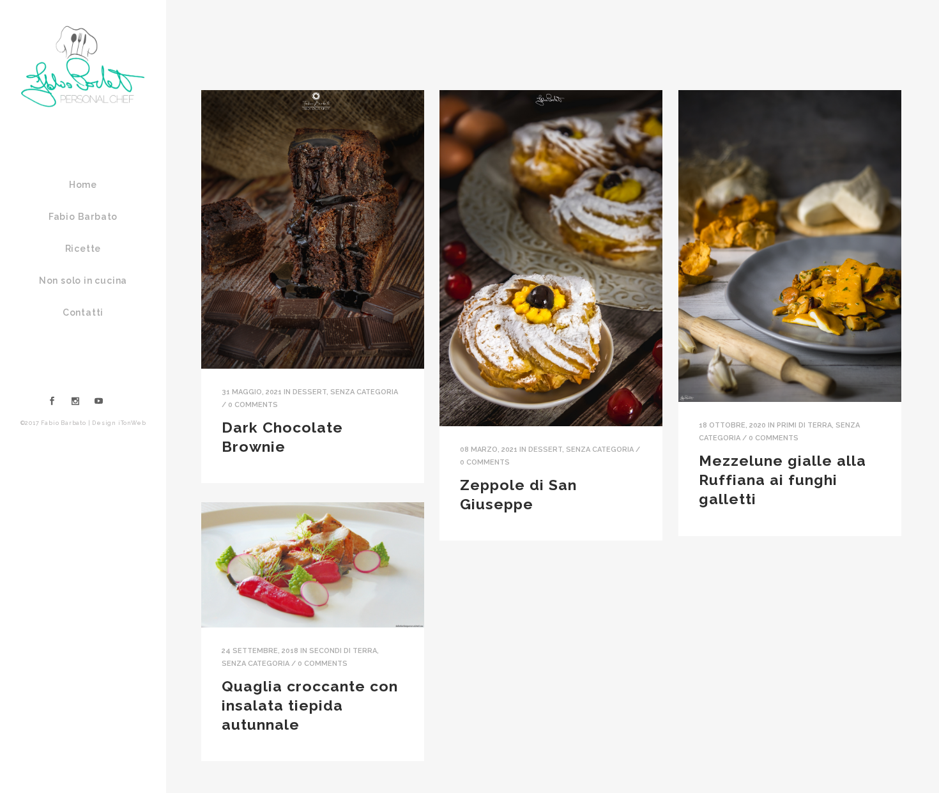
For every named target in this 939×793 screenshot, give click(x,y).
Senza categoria (364, 392)
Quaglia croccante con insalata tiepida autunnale (310, 705)
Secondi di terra (343, 651)
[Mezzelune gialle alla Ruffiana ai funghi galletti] (789, 246)
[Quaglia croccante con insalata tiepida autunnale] (312, 564)
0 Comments (253, 405)
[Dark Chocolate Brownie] (312, 229)
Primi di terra (804, 425)
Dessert (309, 392)
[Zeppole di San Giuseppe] (550, 258)
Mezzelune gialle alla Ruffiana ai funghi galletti (782, 479)
